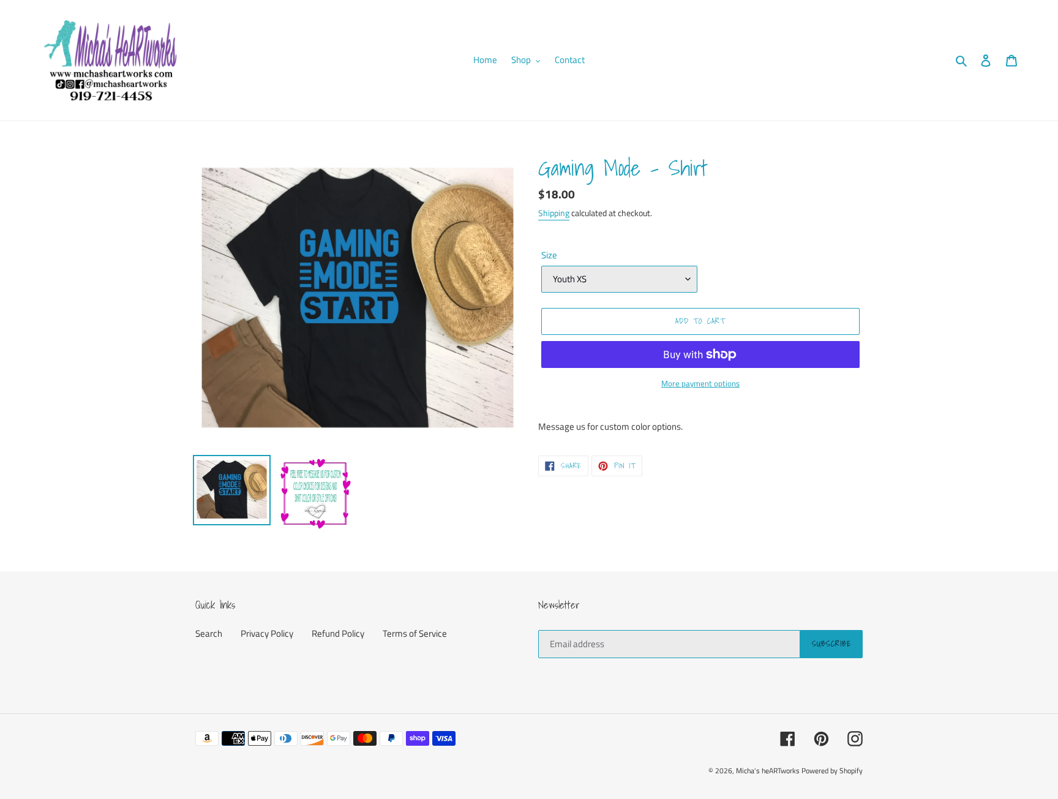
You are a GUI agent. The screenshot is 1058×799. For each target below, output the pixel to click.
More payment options (700, 383)
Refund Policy (338, 633)
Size (549, 255)
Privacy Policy (267, 633)
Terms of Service (415, 633)
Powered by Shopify (832, 770)
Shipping (553, 212)
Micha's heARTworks (768, 770)
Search (208, 633)
